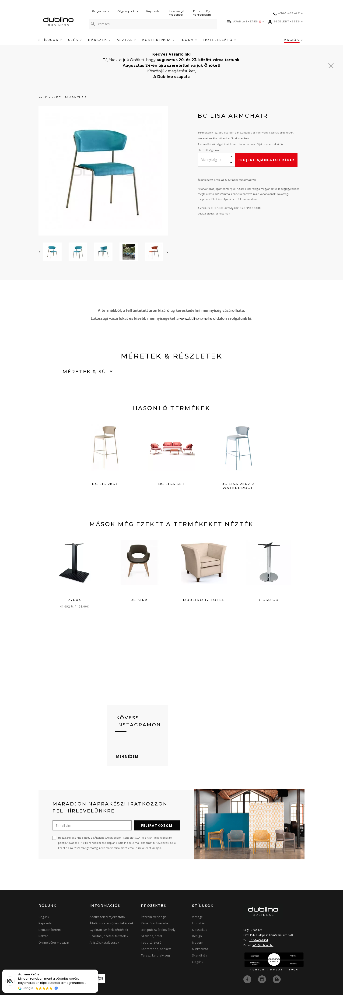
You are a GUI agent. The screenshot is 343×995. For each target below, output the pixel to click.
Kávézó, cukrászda (154, 923)
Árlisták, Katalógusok (104, 942)
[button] (97, 969)
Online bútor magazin (53, 942)
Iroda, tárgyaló (151, 942)
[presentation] (39, 252)
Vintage (197, 917)
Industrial (198, 923)
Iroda (188, 40)
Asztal (125, 40)
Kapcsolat (153, 11)
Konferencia (157, 40)
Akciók (292, 40)
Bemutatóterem (49, 930)
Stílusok (49, 40)
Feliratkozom (156, 825)
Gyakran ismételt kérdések (109, 930)
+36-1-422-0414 (258, 940)
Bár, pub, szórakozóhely (158, 930)
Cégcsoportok (127, 11)
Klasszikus (199, 930)
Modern (197, 942)
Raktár (43, 936)
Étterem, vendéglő (154, 917)
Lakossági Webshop (176, 12)
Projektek (99, 11)
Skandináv (199, 955)
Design (197, 936)
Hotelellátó (218, 40)
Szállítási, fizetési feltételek (109, 936)
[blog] (277, 978)
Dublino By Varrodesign (202, 12)
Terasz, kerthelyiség (155, 955)
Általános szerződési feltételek (112, 923)
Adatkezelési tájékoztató (107, 917)
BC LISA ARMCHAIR (71, 97)
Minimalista (200, 949)
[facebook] (247, 978)
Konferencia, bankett (156, 949)
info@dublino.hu (262, 945)
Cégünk (43, 917)
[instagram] (262, 978)
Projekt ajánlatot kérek (266, 160)
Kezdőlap (45, 97)
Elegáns (197, 962)
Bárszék (98, 40)
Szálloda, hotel (151, 936)
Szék (74, 40)
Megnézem (127, 756)
